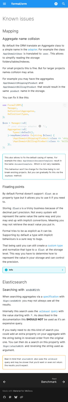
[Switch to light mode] (56, 4)
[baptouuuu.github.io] (21, 396)
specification (51, 296)
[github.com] (4, 396)
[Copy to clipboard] (65, 105)
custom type (55, 245)
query (48, 311)
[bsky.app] (15, 396)
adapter (32, 49)
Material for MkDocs (23, 391)
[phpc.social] (10, 396)
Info (11, 270)
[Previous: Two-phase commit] (5, 381)
